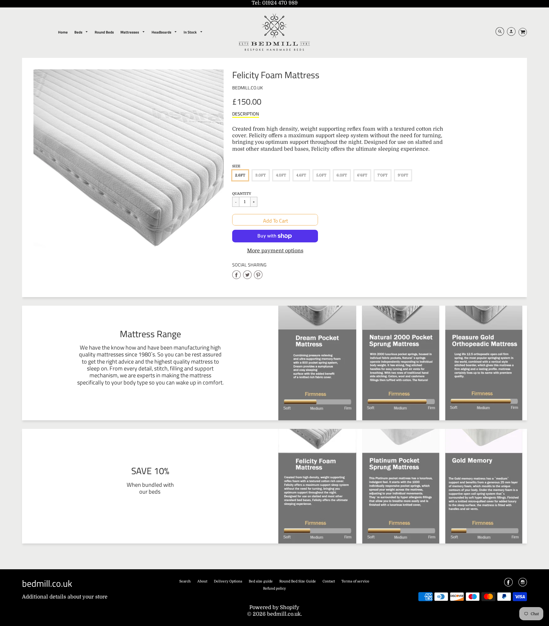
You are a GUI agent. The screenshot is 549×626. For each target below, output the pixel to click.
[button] (275, 219)
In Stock (191, 32)
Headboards (162, 32)
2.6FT (240, 175)
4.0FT (281, 175)
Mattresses (130, 32)
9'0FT (403, 175)
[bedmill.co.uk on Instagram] (522, 584)
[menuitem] (63, 32)
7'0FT (382, 175)
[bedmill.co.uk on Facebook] (508, 584)
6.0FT (342, 175)
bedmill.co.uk (247, 87)
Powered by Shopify (274, 607)
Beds (78, 32)
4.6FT (301, 175)
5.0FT (321, 175)
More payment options (275, 251)
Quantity (241, 194)
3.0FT (260, 175)
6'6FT (362, 175)
